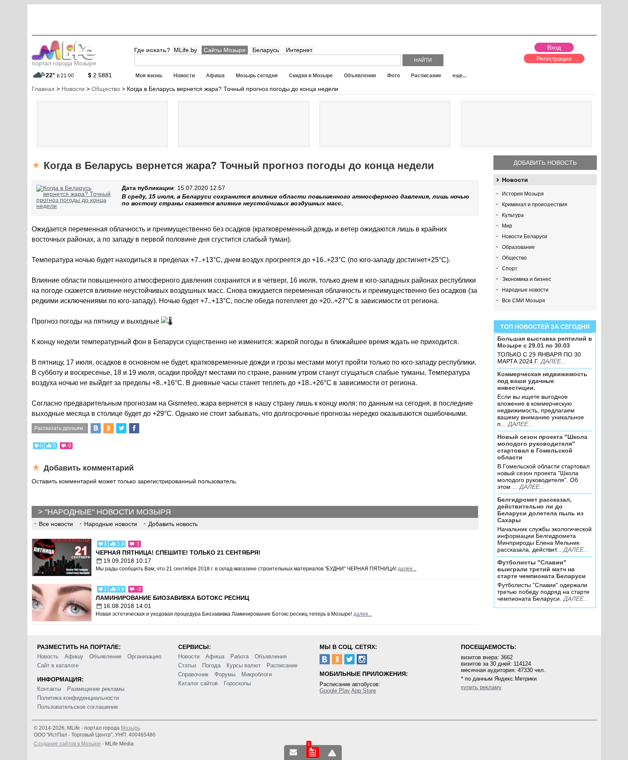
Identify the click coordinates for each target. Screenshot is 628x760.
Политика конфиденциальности (78, 698)
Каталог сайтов (198, 683)
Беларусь (265, 50)
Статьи (187, 665)
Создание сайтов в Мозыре (67, 744)
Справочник (193, 674)
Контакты (49, 689)
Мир (507, 226)
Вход (554, 47)
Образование (518, 247)
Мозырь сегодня (257, 76)
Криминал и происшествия (534, 205)
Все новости (56, 523)
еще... (459, 76)
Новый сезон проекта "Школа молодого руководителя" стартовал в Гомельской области (542, 447)
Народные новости (525, 290)
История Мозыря (523, 194)
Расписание (426, 76)
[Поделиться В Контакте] (96, 428)
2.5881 (100, 75)
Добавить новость (545, 162)
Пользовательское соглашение (77, 707)
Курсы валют (243, 665)
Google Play (335, 690)
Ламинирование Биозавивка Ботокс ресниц (172, 597)
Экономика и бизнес (526, 279)
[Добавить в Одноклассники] (108, 428)
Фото (393, 76)
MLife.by (185, 50)
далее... (553, 361)
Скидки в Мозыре (311, 76)
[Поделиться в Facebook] (134, 428)
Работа (239, 656)
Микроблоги (256, 674)
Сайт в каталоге (58, 665)
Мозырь (130, 728)
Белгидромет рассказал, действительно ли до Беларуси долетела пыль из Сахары (540, 509)
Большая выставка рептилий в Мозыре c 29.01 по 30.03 (544, 342)
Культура (513, 215)
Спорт (509, 269)
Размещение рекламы (95, 689)
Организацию (144, 656)
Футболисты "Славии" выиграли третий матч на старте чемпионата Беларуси (541, 569)
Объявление (105, 656)
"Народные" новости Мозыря (108, 512)
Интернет (299, 50)
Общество (514, 258)
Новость (48, 656)
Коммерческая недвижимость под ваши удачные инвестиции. (542, 381)
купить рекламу (481, 687)
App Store (363, 690)
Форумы (224, 674)
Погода (211, 665)
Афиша (215, 76)
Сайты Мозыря (225, 50)
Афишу (74, 656)
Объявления (360, 76)
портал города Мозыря (64, 63)
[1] (312, 752)
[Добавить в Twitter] (121, 428)
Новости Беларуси (524, 237)
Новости (184, 76)
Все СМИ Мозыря (523, 301)
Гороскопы (237, 683)
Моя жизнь (148, 76)
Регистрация (554, 58)
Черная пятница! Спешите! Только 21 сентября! (178, 552)
